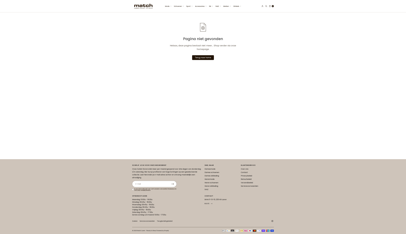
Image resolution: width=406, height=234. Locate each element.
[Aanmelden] (174, 184)
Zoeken (135, 221)
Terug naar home (203, 57)
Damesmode (210, 169)
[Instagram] (272, 221)
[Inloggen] (262, 6)
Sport (188, 6)
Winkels (236, 6)
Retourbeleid (246, 179)
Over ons (244, 169)
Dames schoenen (212, 172)
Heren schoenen (211, 182)
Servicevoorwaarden (249, 186)
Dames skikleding (212, 176)
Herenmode (210, 179)
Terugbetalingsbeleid (164, 221)
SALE (217, 6)
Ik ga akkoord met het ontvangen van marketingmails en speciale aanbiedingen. (155, 189)
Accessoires (200, 6)
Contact (244, 172)
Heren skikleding (211, 186)
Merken (226, 6)
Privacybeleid (246, 176)
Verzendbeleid (247, 182)
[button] (208, 204)
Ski (210, 6)
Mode (167, 6)
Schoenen (178, 6)
